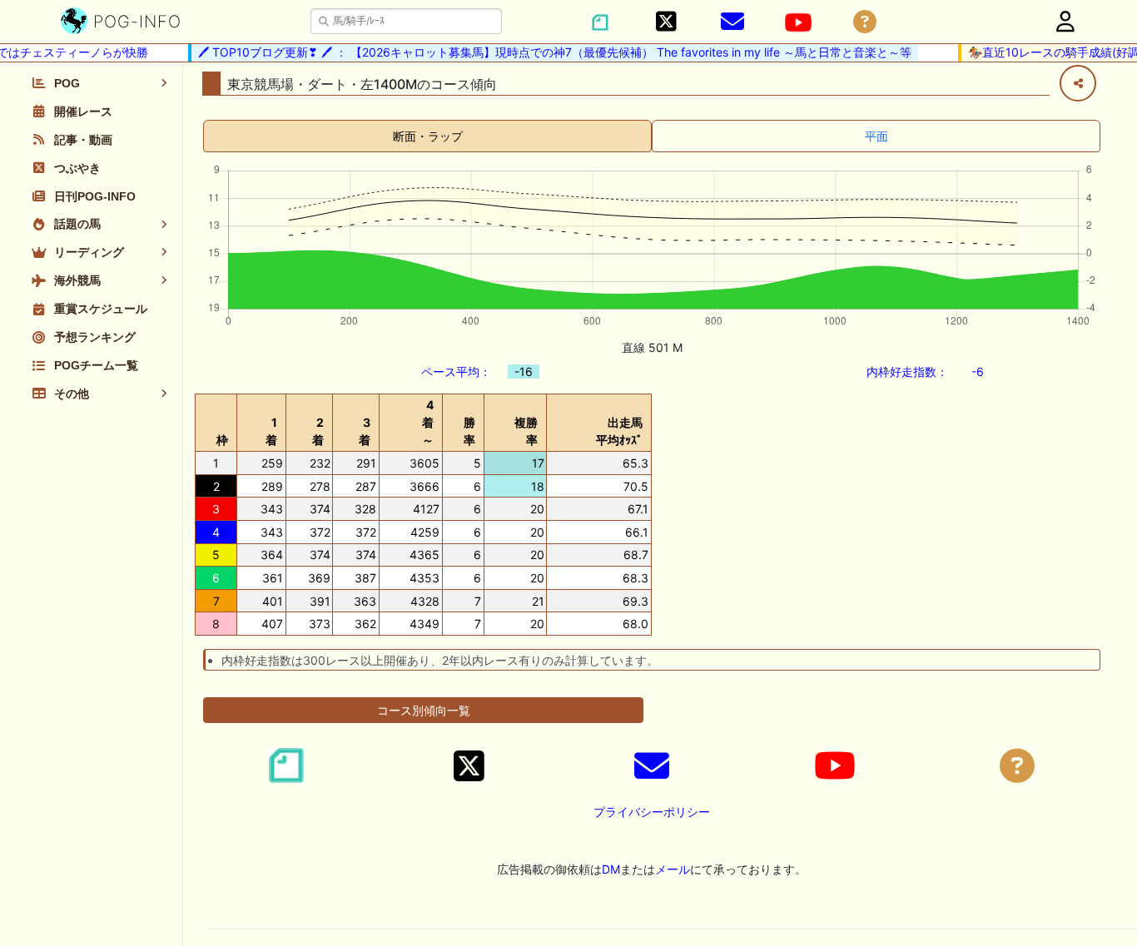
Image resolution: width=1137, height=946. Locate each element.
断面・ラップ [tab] (428, 136)
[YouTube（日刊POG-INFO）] (798, 22)
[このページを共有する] (1078, 83)
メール (672, 869)
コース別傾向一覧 (423, 710)
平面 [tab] (876, 136)
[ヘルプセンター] (864, 22)
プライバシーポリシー (651, 812)
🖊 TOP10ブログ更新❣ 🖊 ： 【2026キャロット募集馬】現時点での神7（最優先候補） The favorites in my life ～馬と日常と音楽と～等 (547, 52)
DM (611, 869)
